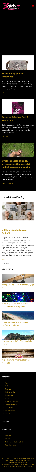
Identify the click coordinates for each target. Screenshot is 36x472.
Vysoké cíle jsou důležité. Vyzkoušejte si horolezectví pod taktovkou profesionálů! (16, 164)
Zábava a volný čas (7, 183)
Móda (3, 93)
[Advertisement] (18, 29)
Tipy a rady (5, 136)
